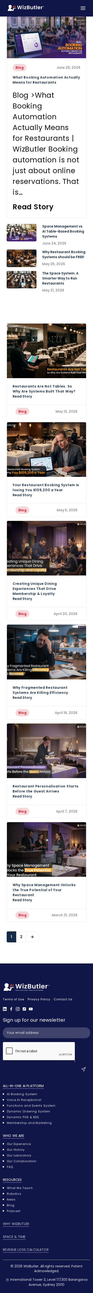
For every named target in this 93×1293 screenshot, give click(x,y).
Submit (84, 1069)
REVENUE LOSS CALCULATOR (26, 1249)
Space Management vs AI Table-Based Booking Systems (63, 231)
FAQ (10, 1167)
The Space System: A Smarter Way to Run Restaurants (60, 278)
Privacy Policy (39, 999)
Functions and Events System (31, 1106)
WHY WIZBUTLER (16, 1223)
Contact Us (63, 999)
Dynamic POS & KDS (23, 1117)
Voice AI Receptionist (24, 1100)
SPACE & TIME (14, 1236)
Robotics (14, 1194)
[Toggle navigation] (83, 8)
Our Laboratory (19, 1155)
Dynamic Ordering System (28, 1111)
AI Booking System (22, 1094)
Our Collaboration (21, 1161)
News (11, 1199)
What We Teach (20, 1188)
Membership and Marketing (29, 1123)
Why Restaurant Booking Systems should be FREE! (63, 254)
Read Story (33, 207)
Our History (16, 1150)
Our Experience (19, 1144)
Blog (20, 67)
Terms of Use (13, 999)
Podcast (14, 1211)
